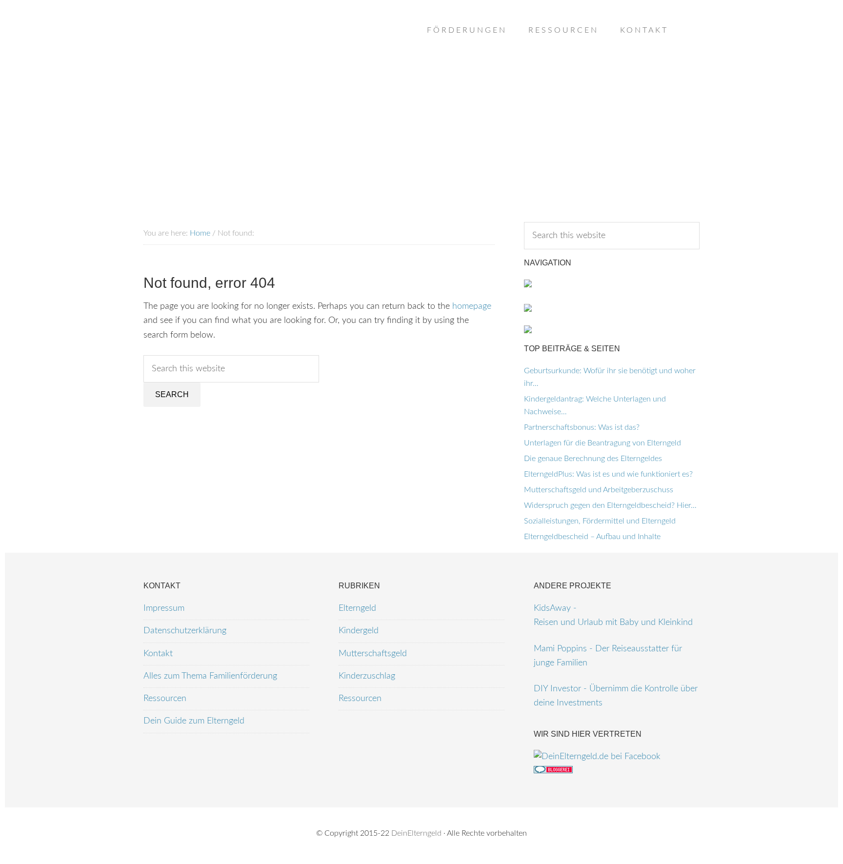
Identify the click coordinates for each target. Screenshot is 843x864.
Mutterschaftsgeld (373, 653)
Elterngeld (357, 608)
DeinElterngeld (416, 833)
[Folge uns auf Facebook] (597, 756)
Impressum (163, 608)
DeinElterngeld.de (221, 49)
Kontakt (158, 653)
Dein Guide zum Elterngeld (193, 721)
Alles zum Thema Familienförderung (210, 676)
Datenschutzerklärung (184, 630)
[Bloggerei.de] (553, 770)
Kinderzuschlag (367, 676)
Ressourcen (164, 698)
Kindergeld (359, 630)
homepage (471, 306)
